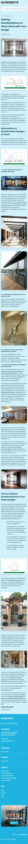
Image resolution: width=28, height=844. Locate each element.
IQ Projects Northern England (8, 778)
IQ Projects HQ (5, 771)
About (2, 794)
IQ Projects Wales (5, 780)
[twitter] (4, 34)
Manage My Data (22, 834)
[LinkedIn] (9, 723)
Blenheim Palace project (16, 580)
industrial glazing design (7, 392)
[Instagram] (4, 723)
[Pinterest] (7, 723)
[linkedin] (7, 34)
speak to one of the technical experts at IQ (13, 698)
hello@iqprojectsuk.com (7, 741)
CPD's (2, 797)
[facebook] (2, 34)
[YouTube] (12, 723)
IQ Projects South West (7, 775)
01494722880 (4, 738)
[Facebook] (14, 723)
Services (3, 792)
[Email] (2, 723)
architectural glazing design (15, 696)
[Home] (10, 4)
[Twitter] (16, 723)
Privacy (14, 834)
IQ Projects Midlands (6, 773)
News (2, 790)
